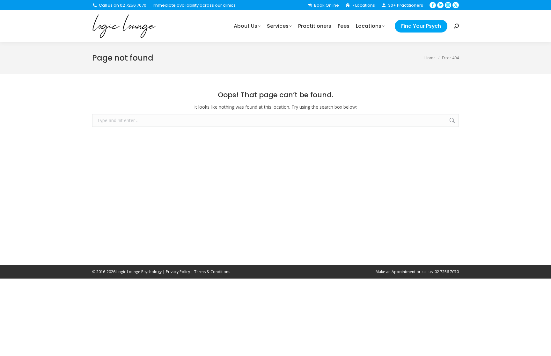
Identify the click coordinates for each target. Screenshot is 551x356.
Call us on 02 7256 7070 (122, 5)
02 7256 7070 (447, 271)
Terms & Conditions (212, 271)
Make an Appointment (395, 271)
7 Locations (363, 5)
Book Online (326, 5)
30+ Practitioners (405, 5)
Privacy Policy (178, 271)
